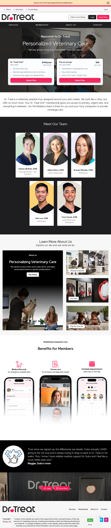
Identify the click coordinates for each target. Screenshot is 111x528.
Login (92, 17)
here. (76, 526)
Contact (97, 25)
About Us (71, 25)
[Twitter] (101, 520)
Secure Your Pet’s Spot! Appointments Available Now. (53, 3)
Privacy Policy (8, 521)
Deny (90, 525)
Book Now (103, 17)
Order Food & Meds (78, 17)
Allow (90, 520)
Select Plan (31, 80)
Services (13, 25)
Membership (42, 25)
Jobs (106, 9)
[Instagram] (106, 520)
